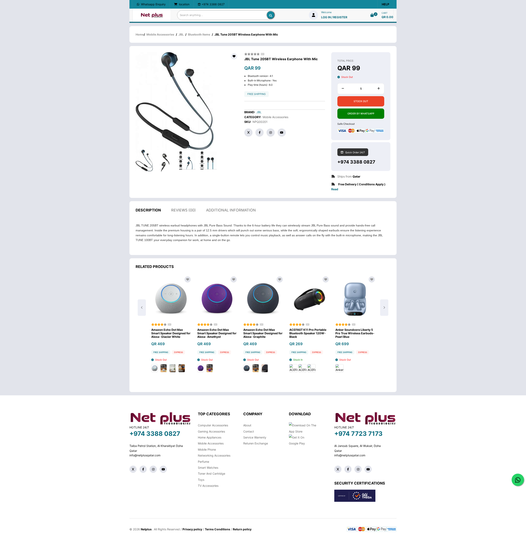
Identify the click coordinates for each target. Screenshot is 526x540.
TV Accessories (208, 485)
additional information (231, 210)
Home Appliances (209, 437)
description (148, 210)
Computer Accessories (213, 425)
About (247, 425)
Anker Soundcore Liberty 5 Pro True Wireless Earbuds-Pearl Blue (354, 333)
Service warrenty (254, 437)
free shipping (256, 94)
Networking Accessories (214, 455)
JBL (181, 34)
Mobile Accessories (160, 34)
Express (178, 352)
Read (334, 189)
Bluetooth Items (199, 34)
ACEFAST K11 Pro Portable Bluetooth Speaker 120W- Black (307, 333)
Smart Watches (208, 467)
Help (385, 4)
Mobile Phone (207, 449)
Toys (201, 479)
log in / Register (334, 17)
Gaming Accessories (211, 431)
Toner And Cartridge (211, 473)
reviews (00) (183, 210)
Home (140, 34)
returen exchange (255, 443)
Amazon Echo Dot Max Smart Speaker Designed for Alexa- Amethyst (216, 333)
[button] (384, 307)
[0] (372, 15)
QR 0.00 (387, 17)
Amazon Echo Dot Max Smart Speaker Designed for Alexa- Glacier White (170, 333)
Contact (248, 431)
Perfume (203, 461)
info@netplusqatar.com (144, 455)
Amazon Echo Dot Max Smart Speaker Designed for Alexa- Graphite (263, 333)
